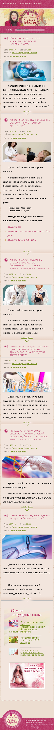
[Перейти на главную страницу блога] (27, 17)
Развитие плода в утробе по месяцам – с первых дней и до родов (32, 652)
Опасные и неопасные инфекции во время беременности (25, 41)
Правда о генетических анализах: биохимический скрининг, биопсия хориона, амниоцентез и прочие (29, 435)
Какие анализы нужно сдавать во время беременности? (30, 517)
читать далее (27, 111)
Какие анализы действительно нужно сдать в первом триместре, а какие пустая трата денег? (30, 350)
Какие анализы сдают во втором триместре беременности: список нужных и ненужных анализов (30, 264)
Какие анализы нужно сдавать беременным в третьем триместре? (30, 122)
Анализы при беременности (24, 52)
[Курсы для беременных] (27, 676)
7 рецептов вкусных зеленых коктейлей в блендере (30, 640)
